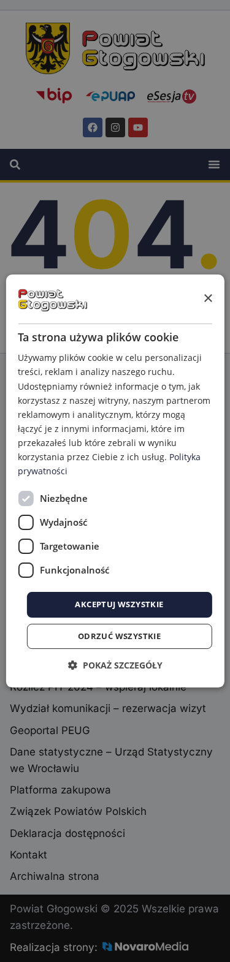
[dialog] (115, 481)
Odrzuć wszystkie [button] (119, 636)
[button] (115, 665)
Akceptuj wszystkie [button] (119, 604)
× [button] (207, 298)
